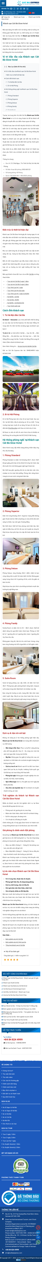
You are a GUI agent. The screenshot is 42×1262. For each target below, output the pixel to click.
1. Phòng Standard (13, 96)
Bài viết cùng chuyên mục (15, 974)
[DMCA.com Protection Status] (21, 1260)
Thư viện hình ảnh (9, 1074)
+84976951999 (27, 1048)
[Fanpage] (14, 8)
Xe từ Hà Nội (7, 1114)
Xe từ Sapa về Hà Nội (10, 1111)
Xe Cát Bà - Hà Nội (13, 300)
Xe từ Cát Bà (7, 1117)
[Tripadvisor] (11, 8)
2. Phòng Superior (12, 99)
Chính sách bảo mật (9, 1087)
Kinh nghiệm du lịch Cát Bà (14, 939)
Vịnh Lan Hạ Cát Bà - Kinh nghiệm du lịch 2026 (18, 1017)
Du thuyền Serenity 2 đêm (11, 1147)
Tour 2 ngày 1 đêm (9, 1134)
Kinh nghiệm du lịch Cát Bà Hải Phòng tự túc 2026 (19, 1009)
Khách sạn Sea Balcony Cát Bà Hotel (15, 986)
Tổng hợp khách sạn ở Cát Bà (15, 945)
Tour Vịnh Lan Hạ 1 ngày (15, 287)
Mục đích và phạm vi (9, 1090)
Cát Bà (31, 274)
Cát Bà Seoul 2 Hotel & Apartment (14, 989)
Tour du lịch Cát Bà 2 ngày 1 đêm (18, 281)
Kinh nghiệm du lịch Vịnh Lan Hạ (16, 942)
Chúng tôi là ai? (8, 1071)
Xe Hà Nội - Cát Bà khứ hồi (15, 303)
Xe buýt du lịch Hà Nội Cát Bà (27, 346)
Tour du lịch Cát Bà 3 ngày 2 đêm (18, 284)
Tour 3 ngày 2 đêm (9, 1138)
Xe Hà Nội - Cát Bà (13, 297)
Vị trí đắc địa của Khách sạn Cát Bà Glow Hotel (21, 71)
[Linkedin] (27, 8)
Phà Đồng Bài (12, 428)
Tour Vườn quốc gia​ (13, 306)
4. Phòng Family (12, 106)
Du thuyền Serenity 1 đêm (11, 1144)
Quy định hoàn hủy (9, 1097)
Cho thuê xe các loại (9, 1124)
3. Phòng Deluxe (12, 103)
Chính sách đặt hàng (10, 1084)
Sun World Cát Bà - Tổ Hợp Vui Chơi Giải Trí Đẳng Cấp (20, 1006)
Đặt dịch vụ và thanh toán (11, 1094)
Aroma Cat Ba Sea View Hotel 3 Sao (15, 995)
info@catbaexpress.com (11, 14)
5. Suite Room (11, 110)
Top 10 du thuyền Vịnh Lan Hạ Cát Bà (15, 1020)
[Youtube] (24, 8)
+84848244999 (21, 1043)
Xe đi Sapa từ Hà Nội (10, 1107)
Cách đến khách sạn (12, 78)
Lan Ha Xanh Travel (23, 1258)
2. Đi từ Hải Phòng (12, 85)
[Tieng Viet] (30, 13)
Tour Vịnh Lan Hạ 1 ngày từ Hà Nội (18, 294)
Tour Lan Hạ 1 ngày (9, 1141)
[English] (33, 13)
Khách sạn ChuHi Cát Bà (11, 983)
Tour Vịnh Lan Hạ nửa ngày (16, 290)
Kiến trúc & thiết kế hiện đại (15, 75)
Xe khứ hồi (6, 1120)
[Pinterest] (21, 8)
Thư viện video (8, 1077)
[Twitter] (17, 8)
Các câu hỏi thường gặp (11, 1080)
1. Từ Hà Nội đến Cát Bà (14, 82)
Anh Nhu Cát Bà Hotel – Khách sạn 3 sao (16, 992)
